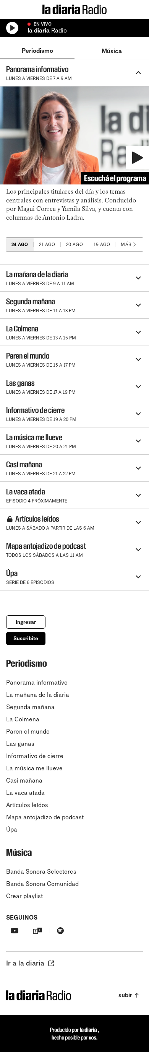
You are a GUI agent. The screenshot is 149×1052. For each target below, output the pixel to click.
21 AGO (47, 244)
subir (125, 995)
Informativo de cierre (34, 756)
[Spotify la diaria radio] (60, 930)
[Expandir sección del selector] (111, 277)
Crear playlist (24, 896)
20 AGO (74, 244)
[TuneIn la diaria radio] (37, 930)
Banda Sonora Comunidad (42, 883)
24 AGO (19, 244)
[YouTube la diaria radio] (14, 930)
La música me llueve (34, 768)
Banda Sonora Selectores (41, 871)
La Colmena (22, 719)
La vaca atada (25, 792)
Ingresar (26, 622)
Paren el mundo (28, 731)
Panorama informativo (37, 682)
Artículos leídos (27, 805)
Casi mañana (24, 780)
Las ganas (20, 743)
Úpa (11, 829)
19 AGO (102, 244)
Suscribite (25, 638)
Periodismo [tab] (37, 50)
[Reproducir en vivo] (12, 28)
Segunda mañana (30, 707)
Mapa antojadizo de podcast (45, 817)
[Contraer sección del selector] (110, 72)
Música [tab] (112, 51)
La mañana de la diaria (37, 694)
